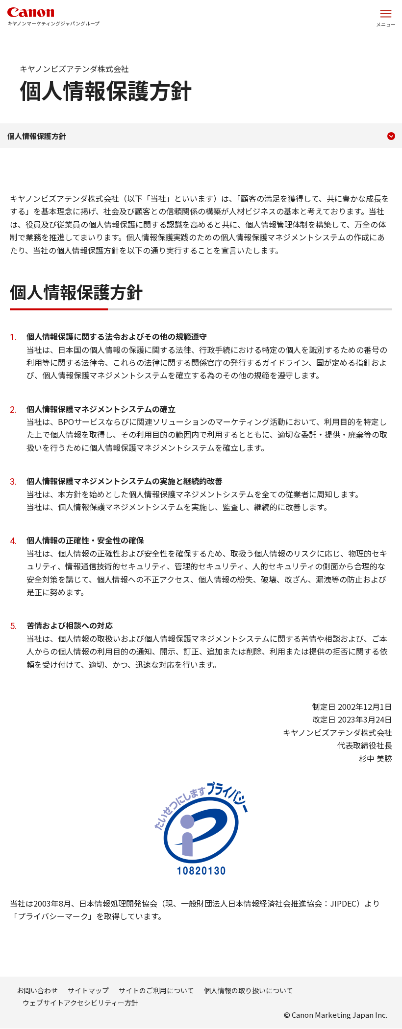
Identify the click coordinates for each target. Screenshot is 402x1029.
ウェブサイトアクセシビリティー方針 (80, 1002)
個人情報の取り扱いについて (248, 990)
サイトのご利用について (156, 990)
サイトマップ (88, 990)
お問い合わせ (37, 990)
